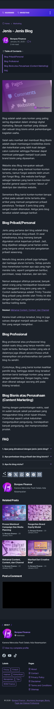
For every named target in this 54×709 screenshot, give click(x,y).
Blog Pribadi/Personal (13, 56)
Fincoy (6, 670)
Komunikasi (18, 674)
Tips (18, 679)
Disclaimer (36, 681)
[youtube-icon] (9, 656)
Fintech (15, 670)
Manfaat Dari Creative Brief (38, 561)
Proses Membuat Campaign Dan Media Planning (12, 527)
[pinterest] (33, 474)
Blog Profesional (11, 61)
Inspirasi (7, 674)
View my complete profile (16, 648)
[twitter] (15, 474)
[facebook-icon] (4, 656)
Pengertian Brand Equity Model (36, 525)
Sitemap (35, 689)
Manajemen (8, 679)
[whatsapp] (21, 474)
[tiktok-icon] (15, 656)
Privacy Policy (37, 677)
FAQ (6, 70)
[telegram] (27, 474)
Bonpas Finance (22, 632)
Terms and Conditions (41, 685)
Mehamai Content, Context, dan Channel (30, 310)
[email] (39, 474)
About (34, 669)
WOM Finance (9, 684)
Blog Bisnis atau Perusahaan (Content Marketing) (26, 66)
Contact (35, 673)
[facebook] (10, 474)
